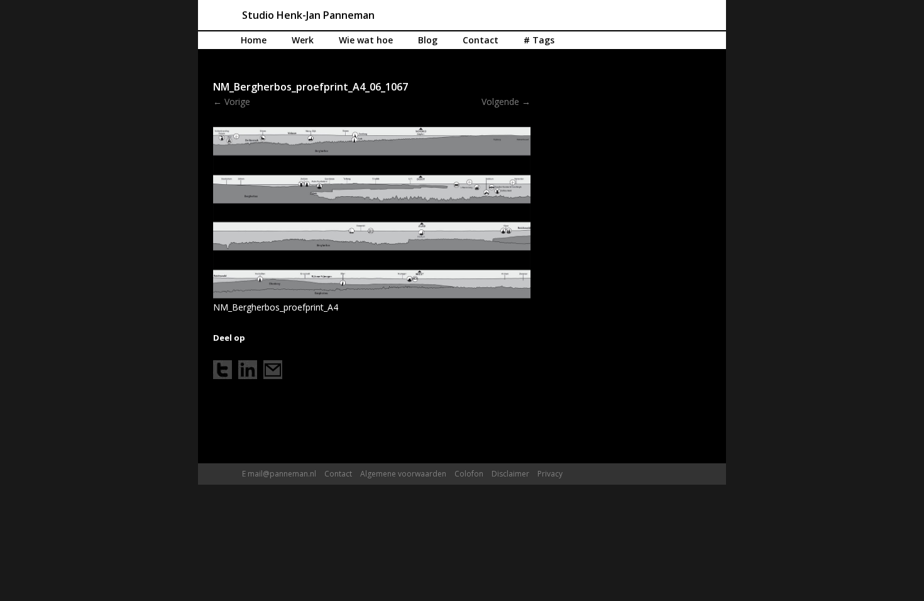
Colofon (468, 473)
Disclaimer (510, 473)
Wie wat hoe (366, 40)
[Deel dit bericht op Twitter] (222, 369)
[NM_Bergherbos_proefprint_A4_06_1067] (372, 212)
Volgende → (506, 102)
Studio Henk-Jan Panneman (308, 15)
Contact (480, 40)
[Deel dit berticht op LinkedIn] (247, 369)
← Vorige (231, 102)
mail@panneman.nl (282, 473)
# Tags (539, 40)
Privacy (550, 473)
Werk (303, 40)
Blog (427, 40)
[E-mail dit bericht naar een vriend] (272, 369)
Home (254, 40)
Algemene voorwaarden (403, 473)
